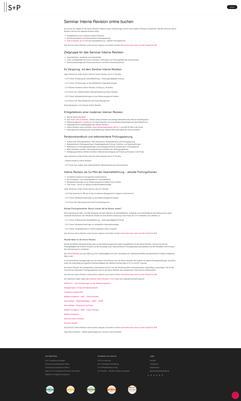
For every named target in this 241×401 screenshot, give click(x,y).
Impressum (154, 364)
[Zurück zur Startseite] (12, 7)
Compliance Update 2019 (73, 292)
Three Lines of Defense (79, 119)
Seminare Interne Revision (74, 318)
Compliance (87, 122)
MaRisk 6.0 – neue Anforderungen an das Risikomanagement (87, 283)
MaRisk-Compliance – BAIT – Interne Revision (81, 296)
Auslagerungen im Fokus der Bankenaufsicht (81, 287)
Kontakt (153, 360)
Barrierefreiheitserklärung (159, 371)
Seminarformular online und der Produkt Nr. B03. (139, 45)
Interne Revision (73, 253)
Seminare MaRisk (70, 323)
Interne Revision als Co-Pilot (77, 40)
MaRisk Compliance (71, 314)
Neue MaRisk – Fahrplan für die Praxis (78, 305)
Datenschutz (154, 367)
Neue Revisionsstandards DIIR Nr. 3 (106, 127)
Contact (232, 7)
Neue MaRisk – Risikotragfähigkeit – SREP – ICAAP (83, 301)
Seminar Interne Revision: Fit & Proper (104, 279)
